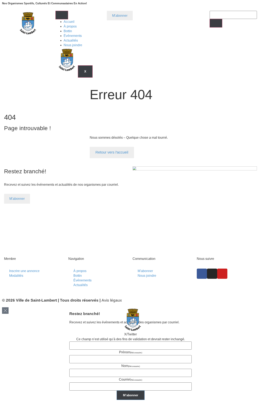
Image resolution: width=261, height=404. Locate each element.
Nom (130, 366)
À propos (70, 26)
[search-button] (216, 23)
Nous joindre (73, 45)
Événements (73, 35)
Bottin (68, 31)
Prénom (130, 352)
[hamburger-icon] (61, 15)
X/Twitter (130, 334)
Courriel (130, 379)
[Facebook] (202, 274)
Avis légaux (112, 300)
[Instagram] (212, 274)
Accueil (69, 21)
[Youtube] (222, 274)
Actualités (71, 40)
